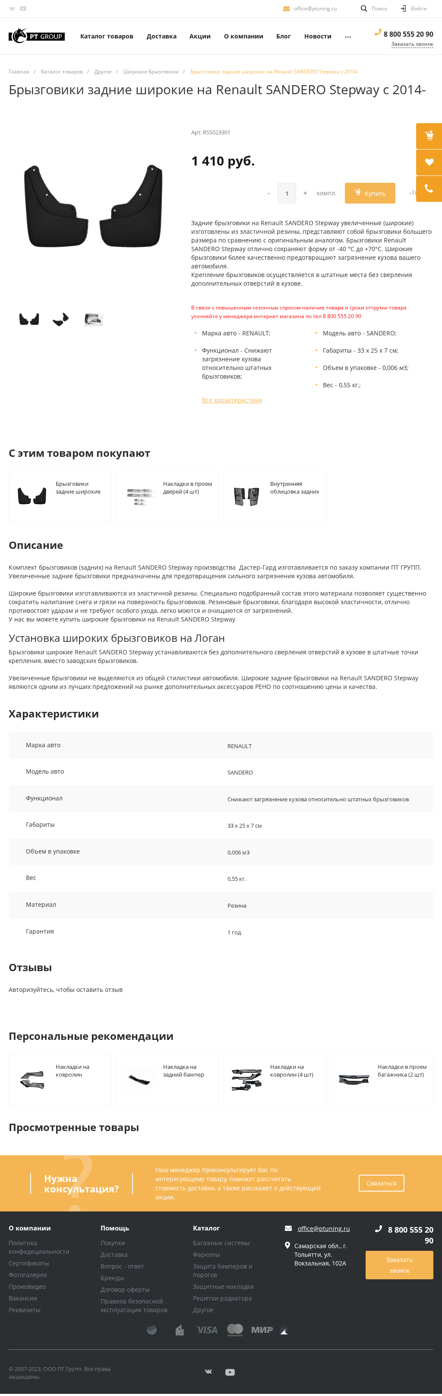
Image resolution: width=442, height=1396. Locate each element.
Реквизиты (25, 1310)
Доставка (114, 1254)
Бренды (112, 1278)
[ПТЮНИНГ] (37, 36)
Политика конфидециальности (39, 1247)
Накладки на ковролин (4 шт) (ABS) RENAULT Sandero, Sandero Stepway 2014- (293, 1070)
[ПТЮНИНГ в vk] (12, 9)
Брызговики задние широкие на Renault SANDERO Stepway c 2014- (80, 487)
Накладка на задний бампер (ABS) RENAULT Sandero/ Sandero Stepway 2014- (186, 1070)
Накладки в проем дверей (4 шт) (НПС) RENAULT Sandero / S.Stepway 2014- (187, 487)
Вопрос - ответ (122, 1266)
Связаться (381, 1183)
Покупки (113, 1243)
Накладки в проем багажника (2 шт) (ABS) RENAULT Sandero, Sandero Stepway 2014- (402, 1070)
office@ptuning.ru (315, 8)
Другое (203, 1310)
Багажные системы (221, 1243)
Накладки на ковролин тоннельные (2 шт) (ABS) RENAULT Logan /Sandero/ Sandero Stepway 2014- (80, 1070)
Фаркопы (206, 1254)
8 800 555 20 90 (408, 34)
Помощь (115, 1228)
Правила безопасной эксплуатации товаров (134, 1305)
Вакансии (23, 1298)
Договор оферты (125, 1289)
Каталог (206, 1228)
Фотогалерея (28, 1275)
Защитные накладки (223, 1286)
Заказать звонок (399, 1265)
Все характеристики (232, 400)
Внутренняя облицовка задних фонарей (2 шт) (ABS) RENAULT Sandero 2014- (294, 487)
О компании (30, 1228)
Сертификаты (29, 1263)
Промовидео (27, 1286)
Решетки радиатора (222, 1298)
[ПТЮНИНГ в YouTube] (23, 9)
